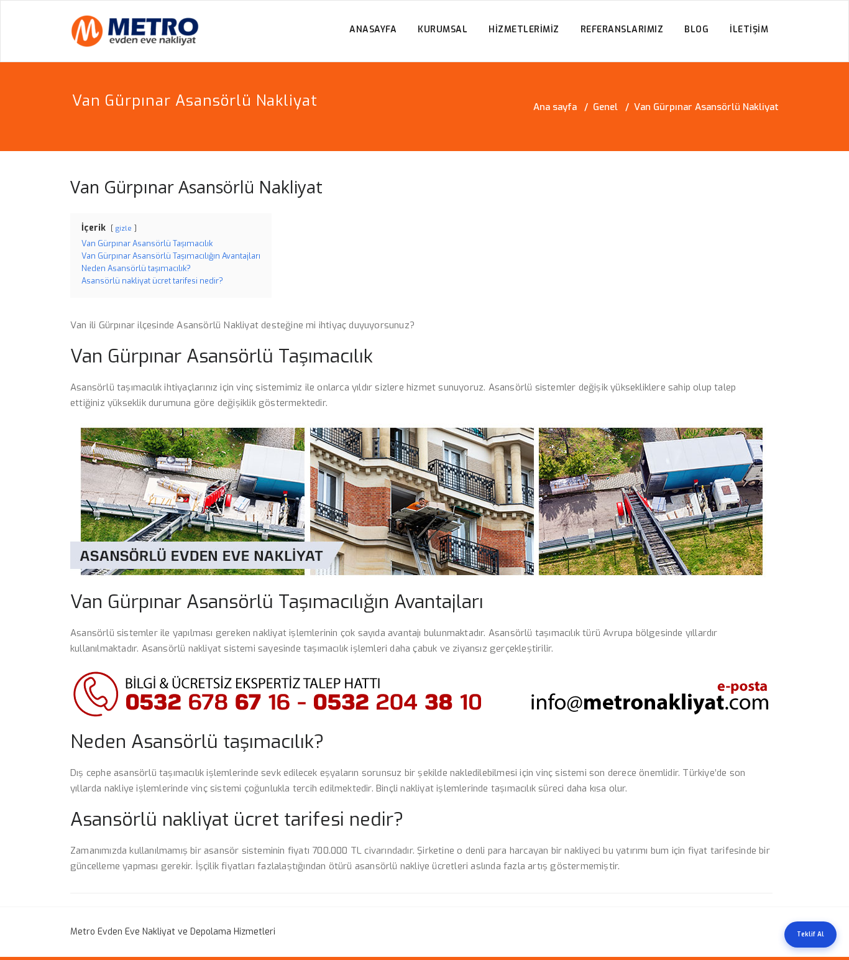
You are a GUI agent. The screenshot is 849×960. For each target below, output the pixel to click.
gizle (124, 228)
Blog (696, 29)
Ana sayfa (555, 107)
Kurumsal (442, 29)
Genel (605, 107)
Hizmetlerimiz (524, 29)
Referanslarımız (622, 29)
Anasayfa (373, 29)
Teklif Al (810, 934)
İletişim (749, 29)
